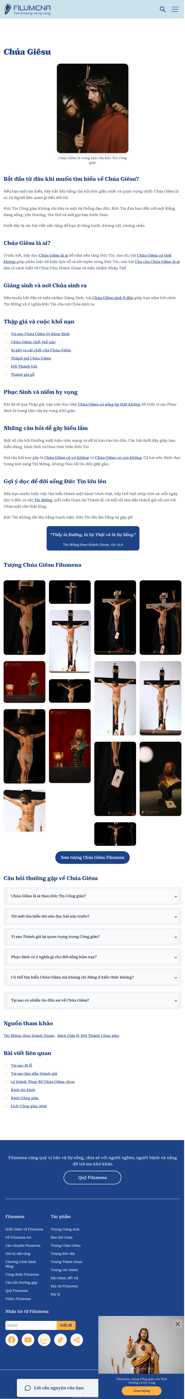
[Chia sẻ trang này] (76, 1335)
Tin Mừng (43, 500)
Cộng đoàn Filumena (22, 1269)
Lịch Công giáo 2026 (29, 1101)
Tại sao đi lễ (21, 1060)
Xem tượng (138, 1390)
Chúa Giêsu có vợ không (66, 457)
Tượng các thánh (64, 1265)
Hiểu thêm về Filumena (24, 1224)
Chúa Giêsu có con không (118, 457)
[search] (163, 9)
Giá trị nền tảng (17, 1248)
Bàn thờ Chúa (61, 1232)
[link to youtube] (28, 1335)
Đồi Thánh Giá (24, 366)
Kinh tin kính (23, 1085)
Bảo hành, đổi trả (64, 1273)
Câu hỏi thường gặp (21, 1277)
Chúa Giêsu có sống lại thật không (109, 404)
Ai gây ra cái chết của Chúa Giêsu (41, 350)
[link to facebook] (11, 1335)
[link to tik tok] (60, 1335)
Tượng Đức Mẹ (63, 1248)
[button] (175, 9)
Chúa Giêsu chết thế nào (33, 342)
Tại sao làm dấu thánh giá (34, 1069)
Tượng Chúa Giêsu (66, 1240)
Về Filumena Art (18, 1232)
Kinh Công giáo (25, 1093)
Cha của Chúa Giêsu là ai (157, 262)
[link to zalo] (44, 1335)
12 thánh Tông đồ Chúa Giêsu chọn (43, 1077)
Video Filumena (18, 1294)
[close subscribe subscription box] (174, 1324)
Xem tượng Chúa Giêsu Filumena (92, 857)
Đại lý (55, 1289)
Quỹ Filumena (92, 1172)
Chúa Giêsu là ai (53, 255)
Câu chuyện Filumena (22, 1240)
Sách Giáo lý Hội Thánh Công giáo (88, 1031)
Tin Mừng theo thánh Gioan (29, 1031)
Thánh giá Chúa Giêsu (31, 358)
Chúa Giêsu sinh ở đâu (112, 298)
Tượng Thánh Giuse (66, 1257)
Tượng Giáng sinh (65, 1224)
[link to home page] (29, 9)
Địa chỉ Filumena (64, 1281)
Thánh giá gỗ (23, 374)
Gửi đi (66, 1320)
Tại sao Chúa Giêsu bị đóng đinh (40, 334)
